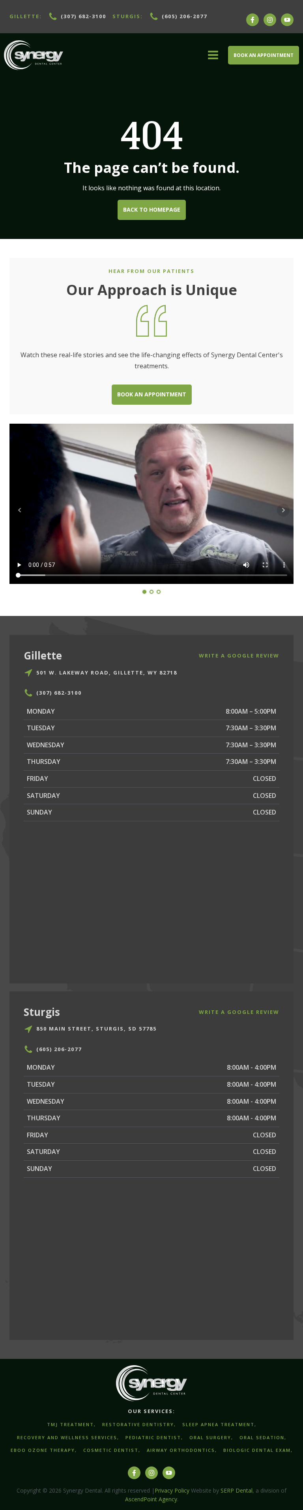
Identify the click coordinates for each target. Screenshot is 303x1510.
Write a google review (239, 655)
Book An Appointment (264, 55)
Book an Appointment (151, 394)
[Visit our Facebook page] (252, 23)
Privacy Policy (172, 1490)
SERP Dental (236, 1490)
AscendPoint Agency (151, 1499)
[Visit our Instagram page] (270, 23)
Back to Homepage (151, 209)
